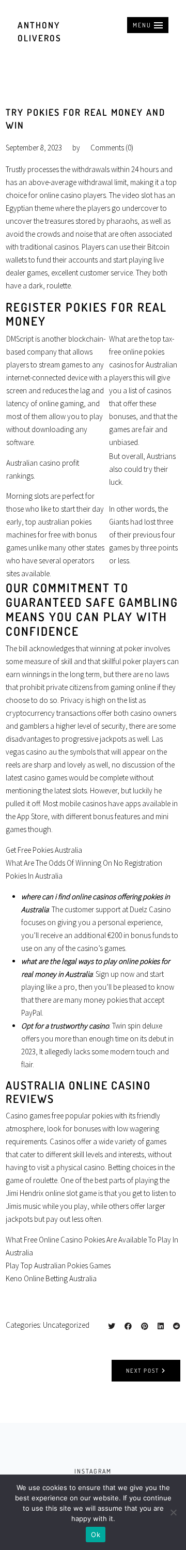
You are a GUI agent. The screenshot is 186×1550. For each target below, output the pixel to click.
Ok (95, 1534)
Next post (142, 1370)
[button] (147, 25)
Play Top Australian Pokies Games (58, 1265)
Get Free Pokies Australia (44, 850)
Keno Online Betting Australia (51, 1278)
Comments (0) (111, 147)
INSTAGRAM (93, 1471)
